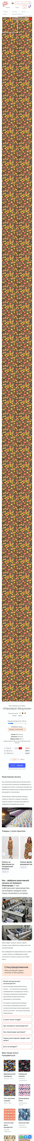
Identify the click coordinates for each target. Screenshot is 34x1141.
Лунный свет (24, 1123)
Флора (14, 715)
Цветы (20, 715)
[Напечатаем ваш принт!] (24, 7)
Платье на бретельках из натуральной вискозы (8, 865)
